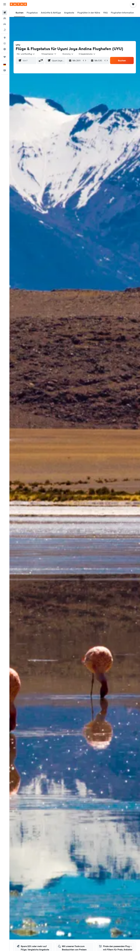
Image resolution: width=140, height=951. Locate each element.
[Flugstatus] (4, 43)
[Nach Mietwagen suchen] (4, 24)
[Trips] (4, 57)
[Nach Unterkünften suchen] (4, 18)
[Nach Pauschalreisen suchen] (4, 30)
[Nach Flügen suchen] (4, 12)
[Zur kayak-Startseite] (18, 4)
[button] (5, 4)
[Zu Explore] (4, 37)
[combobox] (68, 54)
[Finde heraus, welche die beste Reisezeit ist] (4, 49)
